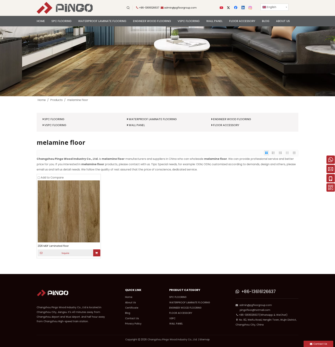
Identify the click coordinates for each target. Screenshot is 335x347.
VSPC (172, 318)
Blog (127, 313)
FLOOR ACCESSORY (226, 125)
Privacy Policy (133, 323)
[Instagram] (250, 8)
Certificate (131, 307)
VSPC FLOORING (55, 125)
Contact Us (132, 318)
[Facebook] (236, 8)
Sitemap (204, 339)
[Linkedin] (243, 8)
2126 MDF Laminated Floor (53, 246)
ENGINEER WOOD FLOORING (232, 119)
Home (128, 297)
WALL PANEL (137, 125)
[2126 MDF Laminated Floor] (69, 211)
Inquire (65, 253)
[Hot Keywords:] (128, 7)
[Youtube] (222, 8)
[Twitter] (229, 8)
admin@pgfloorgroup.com (180, 7)
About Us (130, 302)
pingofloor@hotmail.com (255, 310)
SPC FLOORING (54, 119)
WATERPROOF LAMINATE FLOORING (153, 119)
